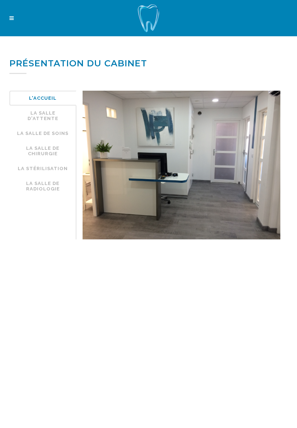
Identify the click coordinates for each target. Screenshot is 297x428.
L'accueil (43, 98)
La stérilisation (43, 168)
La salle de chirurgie (42, 150)
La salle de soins (42, 133)
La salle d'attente (43, 115)
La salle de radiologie (43, 186)
